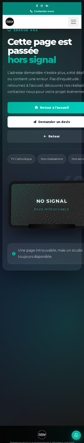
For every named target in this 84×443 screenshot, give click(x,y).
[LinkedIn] (47, 6)
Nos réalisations (52, 159)
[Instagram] (42, 6)
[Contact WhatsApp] (76, 435)
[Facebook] (37, 6)
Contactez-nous (44, 11)
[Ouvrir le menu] (73, 22)
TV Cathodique (21, 159)
